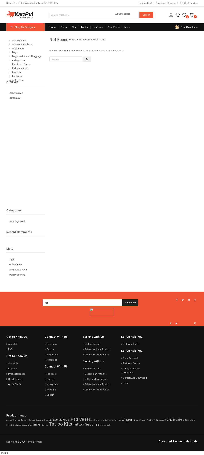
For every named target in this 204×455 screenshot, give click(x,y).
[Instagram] (195, 300)
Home (53, 27)
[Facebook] (177, 300)
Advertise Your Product (97, 349)
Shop (64, 27)
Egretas (32, 420)
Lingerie (128, 419)
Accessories (19, 40)
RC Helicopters (175, 419)
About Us (13, 344)
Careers (12, 368)
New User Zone (189, 27)
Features (98, 27)
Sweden (45, 425)
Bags (15, 52)
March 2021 (15, 98)
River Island (190, 420)
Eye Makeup (61, 419)
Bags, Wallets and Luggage (27, 56)
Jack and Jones (97, 420)
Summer (35, 424)
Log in (12, 259)
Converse (24, 420)
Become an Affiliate (95, 374)
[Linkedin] (182, 323)
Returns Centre (131, 344)
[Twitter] (183, 300)
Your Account (130, 358)
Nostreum (151, 420)
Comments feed (18, 269)
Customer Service (166, 3)
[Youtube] (190, 323)
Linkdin (50, 395)
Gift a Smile (14, 384)
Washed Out (105, 425)
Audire (9, 420)
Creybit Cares (15, 379)
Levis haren (116, 420)
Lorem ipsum (141, 420)
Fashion (16, 72)
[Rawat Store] (19, 14)
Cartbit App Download (135, 378)
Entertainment (20, 68)
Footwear (17, 76)
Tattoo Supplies (86, 424)
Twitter (50, 349)
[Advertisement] (25, 154)
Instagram (52, 354)
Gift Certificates (189, 3)
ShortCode (114, 27)
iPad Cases (80, 419)
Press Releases (17, 374)
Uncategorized (17, 221)
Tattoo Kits (60, 424)
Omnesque (160, 420)
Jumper (108, 420)
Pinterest (51, 360)
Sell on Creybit (92, 344)
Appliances (18, 48)
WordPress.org (17, 274)
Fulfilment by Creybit (96, 379)
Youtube (51, 389)
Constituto (16, 420)
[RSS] (186, 323)
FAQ (10, 349)
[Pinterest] (189, 300)
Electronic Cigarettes (44, 420)
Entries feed (15, 264)
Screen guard (21, 425)
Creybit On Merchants (96, 354)
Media (84, 27)
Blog (74, 27)
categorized (19, 60)
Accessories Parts (22, 44)
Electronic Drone (21, 64)
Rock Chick (11, 425)
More (127, 27)
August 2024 (16, 92)
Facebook (51, 344)
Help (125, 383)
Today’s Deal (145, 3)
